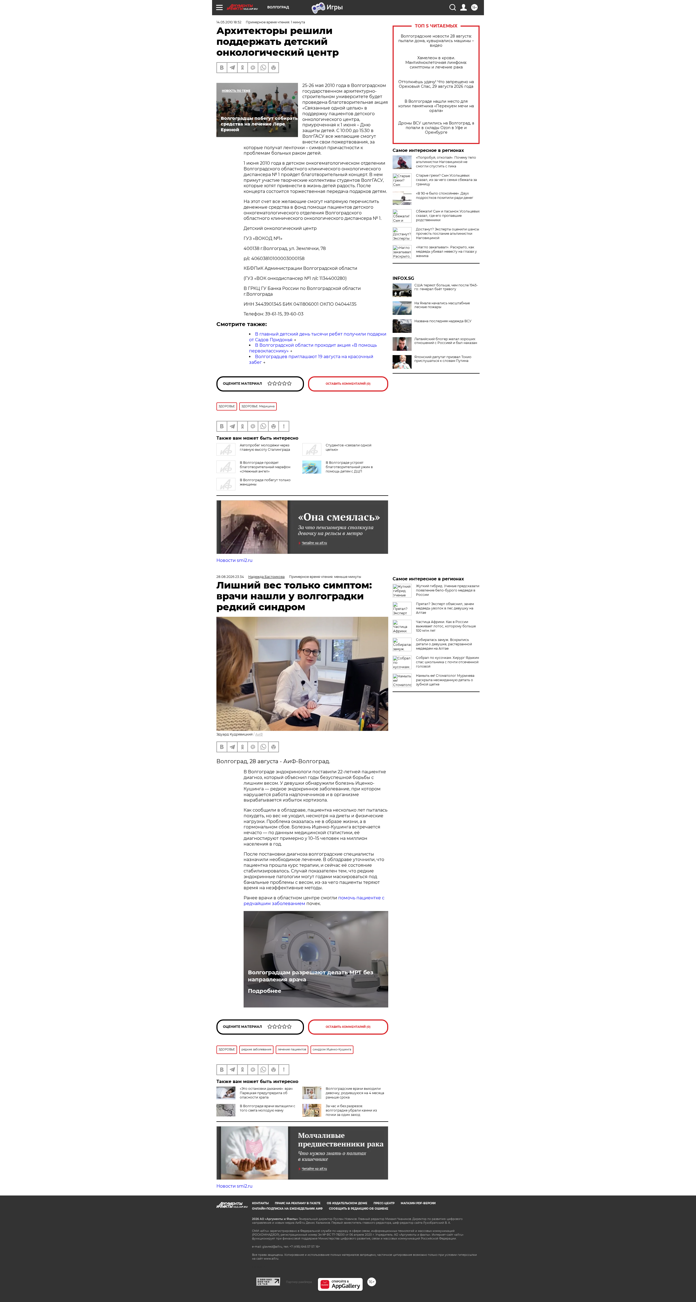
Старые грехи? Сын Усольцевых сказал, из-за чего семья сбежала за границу (446, 179)
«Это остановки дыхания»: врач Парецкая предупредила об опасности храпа (266, 1093)
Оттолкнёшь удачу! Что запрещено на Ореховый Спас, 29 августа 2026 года (436, 84)
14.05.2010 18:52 (228, 22)
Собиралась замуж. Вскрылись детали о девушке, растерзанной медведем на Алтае (444, 644)
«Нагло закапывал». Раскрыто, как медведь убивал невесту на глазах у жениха (446, 251)
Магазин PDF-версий (418, 1203)
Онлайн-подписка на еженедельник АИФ (287, 1208)
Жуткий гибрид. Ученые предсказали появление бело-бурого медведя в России (447, 590)
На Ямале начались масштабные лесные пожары (442, 305)
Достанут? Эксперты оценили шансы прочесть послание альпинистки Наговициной (447, 233)
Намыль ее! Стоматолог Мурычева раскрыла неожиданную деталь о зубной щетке (445, 680)
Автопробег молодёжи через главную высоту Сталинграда (265, 447)
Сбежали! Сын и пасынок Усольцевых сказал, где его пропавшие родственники (448, 215)
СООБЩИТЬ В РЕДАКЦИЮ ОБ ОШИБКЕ (358, 1208)
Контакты (260, 1203)
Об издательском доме (347, 1203)
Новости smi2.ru (234, 560)
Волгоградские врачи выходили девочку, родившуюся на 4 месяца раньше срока (355, 1093)
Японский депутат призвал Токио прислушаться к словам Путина (442, 359)
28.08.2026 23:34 (230, 577)
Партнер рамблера (299, 1282)
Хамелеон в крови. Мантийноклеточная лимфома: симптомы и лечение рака (436, 63)
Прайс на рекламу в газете (298, 1203)
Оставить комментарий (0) (348, 384)
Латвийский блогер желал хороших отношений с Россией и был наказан (445, 341)
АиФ (259, 734)
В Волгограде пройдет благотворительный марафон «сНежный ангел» (265, 467)
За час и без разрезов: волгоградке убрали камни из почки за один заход (351, 1110)
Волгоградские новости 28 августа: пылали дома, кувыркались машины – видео (436, 41)
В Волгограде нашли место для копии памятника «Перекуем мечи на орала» (436, 106)
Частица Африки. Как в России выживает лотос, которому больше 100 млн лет (446, 626)
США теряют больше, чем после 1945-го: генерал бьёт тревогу (446, 287)
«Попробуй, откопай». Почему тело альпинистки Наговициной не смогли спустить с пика (446, 161)
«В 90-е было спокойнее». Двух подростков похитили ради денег (444, 195)
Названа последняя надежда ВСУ (442, 321)
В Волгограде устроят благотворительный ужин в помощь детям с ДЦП (349, 467)
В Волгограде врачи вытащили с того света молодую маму (267, 1108)
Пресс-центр (384, 1203)
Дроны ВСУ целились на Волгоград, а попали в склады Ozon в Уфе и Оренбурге (436, 128)
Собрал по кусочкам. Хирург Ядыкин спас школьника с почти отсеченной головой (447, 662)
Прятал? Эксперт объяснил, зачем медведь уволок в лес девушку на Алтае (445, 608)
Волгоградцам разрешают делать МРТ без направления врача (310, 976)
